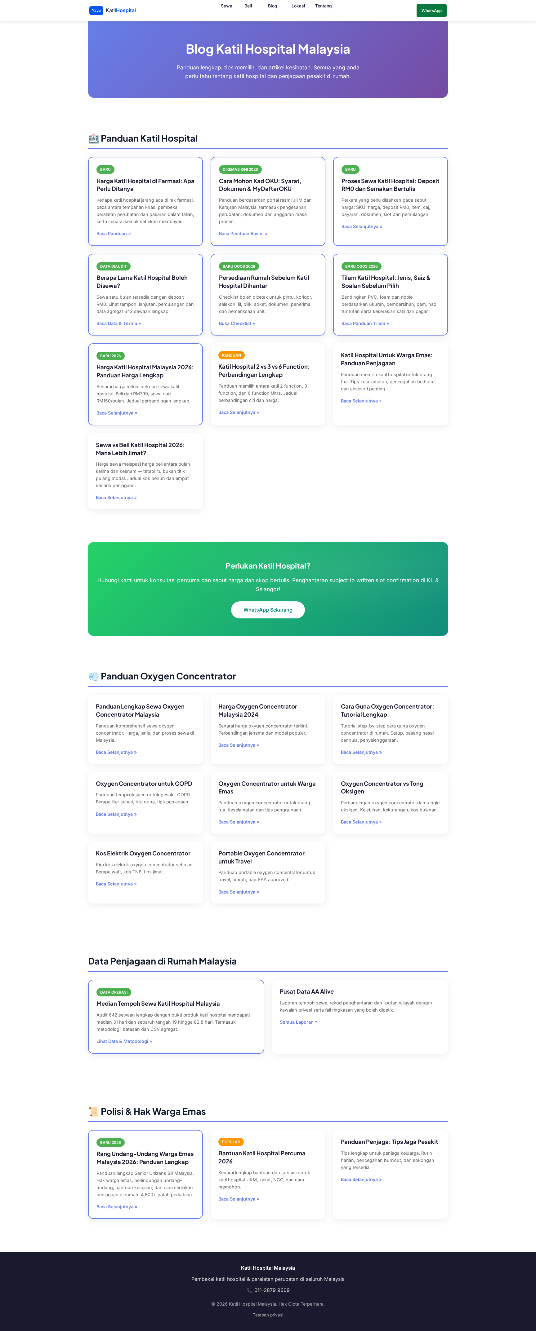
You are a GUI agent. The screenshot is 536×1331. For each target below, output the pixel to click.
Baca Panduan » (113, 233)
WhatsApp (432, 10)
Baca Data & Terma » (118, 323)
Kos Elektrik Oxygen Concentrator (143, 853)
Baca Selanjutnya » (362, 226)
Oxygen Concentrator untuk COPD (144, 783)
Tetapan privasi (268, 1314)
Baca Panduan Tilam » (365, 323)
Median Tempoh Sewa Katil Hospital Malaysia (158, 1003)
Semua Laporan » (299, 1022)
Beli (248, 6)
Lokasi (298, 6)
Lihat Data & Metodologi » (124, 1041)
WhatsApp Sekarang (268, 610)
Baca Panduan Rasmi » (243, 233)
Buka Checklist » (237, 323)
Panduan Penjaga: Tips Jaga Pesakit (389, 1141)
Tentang (323, 6)
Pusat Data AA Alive (307, 991)
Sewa (226, 6)
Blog (272, 6)
